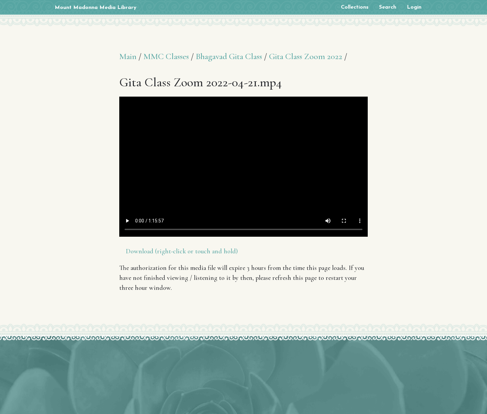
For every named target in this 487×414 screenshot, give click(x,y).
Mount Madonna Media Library (95, 7)
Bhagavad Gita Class (229, 56)
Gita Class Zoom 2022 (305, 56)
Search (387, 7)
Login (414, 7)
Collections (354, 7)
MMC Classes (166, 56)
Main (127, 56)
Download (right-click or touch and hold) (182, 251)
